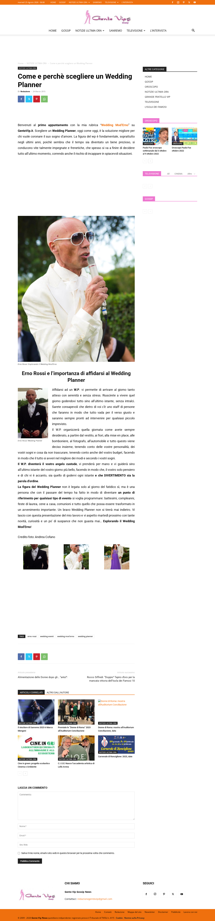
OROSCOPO (151, 86)
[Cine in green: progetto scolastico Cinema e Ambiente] (36, 748)
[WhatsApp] (44, 99)
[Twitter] (189, 2)
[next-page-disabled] (150, 186)
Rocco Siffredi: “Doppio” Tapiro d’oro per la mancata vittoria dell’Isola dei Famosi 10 (111, 679)
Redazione (25, 91)
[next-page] (25, 773)
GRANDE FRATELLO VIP (157, 96)
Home (21, 63)
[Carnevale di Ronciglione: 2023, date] (116, 744)
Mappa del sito (134, 912)
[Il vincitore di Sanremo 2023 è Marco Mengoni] (36, 712)
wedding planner (85, 636)
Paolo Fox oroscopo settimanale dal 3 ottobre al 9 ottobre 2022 (154, 150)
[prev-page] (20, 773)
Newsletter (150, 912)
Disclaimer (163, 912)
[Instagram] (178, 2)
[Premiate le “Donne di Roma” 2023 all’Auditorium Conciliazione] (76, 712)
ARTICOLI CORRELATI (31, 692)
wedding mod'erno (65, 636)
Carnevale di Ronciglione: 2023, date (115, 756)
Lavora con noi (190, 912)
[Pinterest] (183, 2)
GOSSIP (62, 2)
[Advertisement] (107, 50)
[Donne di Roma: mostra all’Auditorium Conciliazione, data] (116, 712)
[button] (193, 30)
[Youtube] (194, 2)
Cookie (119, 917)
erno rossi (32, 636)
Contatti (108, 912)
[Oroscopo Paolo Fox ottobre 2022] (184, 136)
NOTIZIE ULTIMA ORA (78, 2)
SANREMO (97, 2)
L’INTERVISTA (127, 2)
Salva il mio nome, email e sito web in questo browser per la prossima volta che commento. (68, 853)
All (168, 173)
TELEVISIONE (110, 2)
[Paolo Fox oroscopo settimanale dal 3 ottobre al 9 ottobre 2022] (155, 136)
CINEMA (178, 173)
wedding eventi (47, 636)
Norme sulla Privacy (134, 917)
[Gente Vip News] (107, 16)
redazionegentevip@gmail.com (94, 898)
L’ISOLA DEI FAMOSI (156, 106)
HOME (53, 2)
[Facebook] (172, 2)
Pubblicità (175, 912)
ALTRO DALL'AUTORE (58, 692)
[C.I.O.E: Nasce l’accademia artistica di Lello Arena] (76, 748)
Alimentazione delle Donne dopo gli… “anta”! (42, 677)
